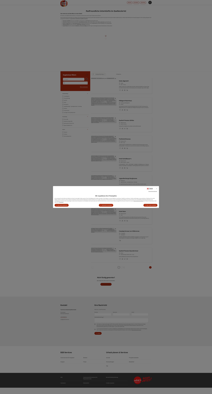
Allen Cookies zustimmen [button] (151, 205)
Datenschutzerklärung (152, 191)
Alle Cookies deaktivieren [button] (62, 205)
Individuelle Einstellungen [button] (107, 205)
